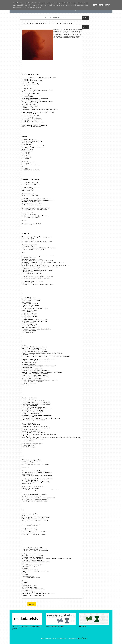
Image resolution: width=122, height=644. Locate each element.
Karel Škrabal (82, 638)
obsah (31, 604)
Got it (107, 5)
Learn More (98, 5)
